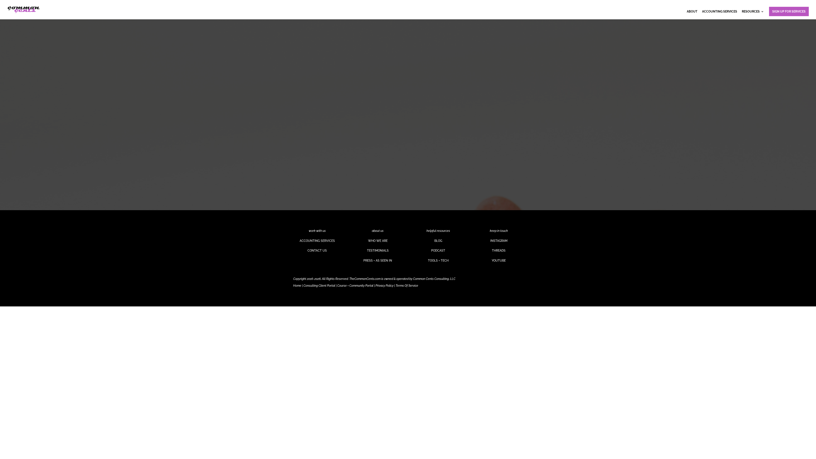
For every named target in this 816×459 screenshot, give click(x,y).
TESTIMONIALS (378, 250)
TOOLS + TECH (438, 260)
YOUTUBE (499, 260)
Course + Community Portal (355, 285)
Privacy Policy (384, 285)
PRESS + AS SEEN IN (377, 260)
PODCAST (438, 250)
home (351, 164)
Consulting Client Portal (319, 285)
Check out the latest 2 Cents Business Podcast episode (339, 129)
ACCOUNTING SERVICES (317, 240)
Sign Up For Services (789, 11)
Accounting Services (719, 11)
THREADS (499, 250)
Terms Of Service (407, 285)
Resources (751, 11)
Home (297, 285)
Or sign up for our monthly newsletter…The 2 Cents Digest (341, 148)
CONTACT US (317, 250)
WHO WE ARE (378, 240)
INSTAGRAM (498, 240)
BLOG (438, 240)
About (692, 11)
